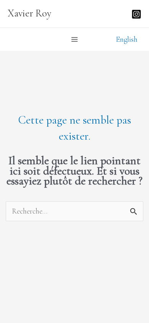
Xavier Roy (30, 13)
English (127, 39)
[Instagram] (136, 14)
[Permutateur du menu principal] (74, 39)
